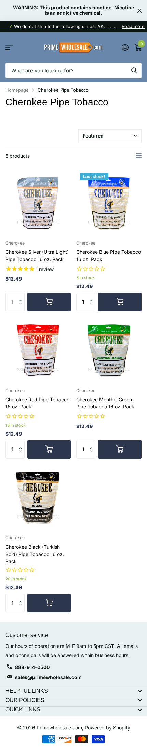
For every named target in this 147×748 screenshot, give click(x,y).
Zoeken (134, 70)
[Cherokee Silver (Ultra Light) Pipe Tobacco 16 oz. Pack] (38, 202)
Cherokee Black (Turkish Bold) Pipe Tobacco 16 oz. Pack (34, 554)
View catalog (9, 47)
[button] (22, 295)
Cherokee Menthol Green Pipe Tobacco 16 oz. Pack (105, 402)
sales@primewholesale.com (48, 677)
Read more (133, 26)
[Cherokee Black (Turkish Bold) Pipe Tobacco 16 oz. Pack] (38, 497)
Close (139, 10)
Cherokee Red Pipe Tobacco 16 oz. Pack (37, 402)
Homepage (17, 90)
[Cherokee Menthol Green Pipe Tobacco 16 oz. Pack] (109, 349)
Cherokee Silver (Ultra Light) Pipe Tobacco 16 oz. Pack (37, 255)
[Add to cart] (49, 302)
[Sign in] (125, 47)
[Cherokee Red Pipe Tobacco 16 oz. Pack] (38, 349)
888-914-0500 (32, 667)
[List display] (139, 156)
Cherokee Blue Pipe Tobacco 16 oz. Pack (108, 255)
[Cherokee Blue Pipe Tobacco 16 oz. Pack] (109, 202)
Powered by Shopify (107, 728)
